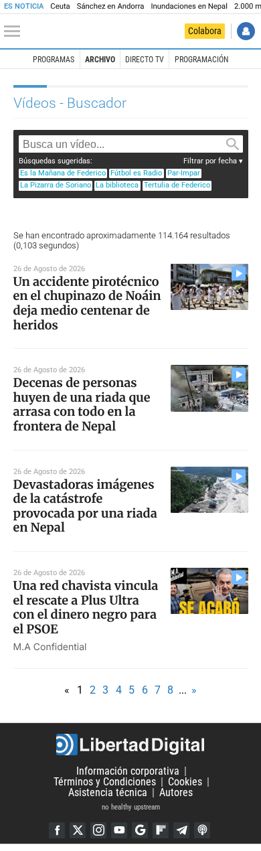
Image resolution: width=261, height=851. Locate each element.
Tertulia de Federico (177, 185)
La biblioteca (117, 185)
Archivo (100, 59)
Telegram (181, 830)
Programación (201, 59)
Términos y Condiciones (105, 781)
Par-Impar (183, 173)
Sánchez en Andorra (111, 6)
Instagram (98, 830)
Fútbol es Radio (136, 173)
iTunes (202, 830)
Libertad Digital (130, 744)
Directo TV (144, 59)
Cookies (185, 781)
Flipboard (161, 830)
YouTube (119, 830)
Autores (176, 792)
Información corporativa (127, 771)
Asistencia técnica (107, 792)
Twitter (78, 830)
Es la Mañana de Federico (63, 173)
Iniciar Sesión (246, 31)
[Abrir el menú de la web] (15, 31)
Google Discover (140, 830)
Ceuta (60, 6)
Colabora (205, 30)
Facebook (57, 830)
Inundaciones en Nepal (189, 6)
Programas (53, 59)
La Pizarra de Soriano (55, 185)
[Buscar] (232, 144)
